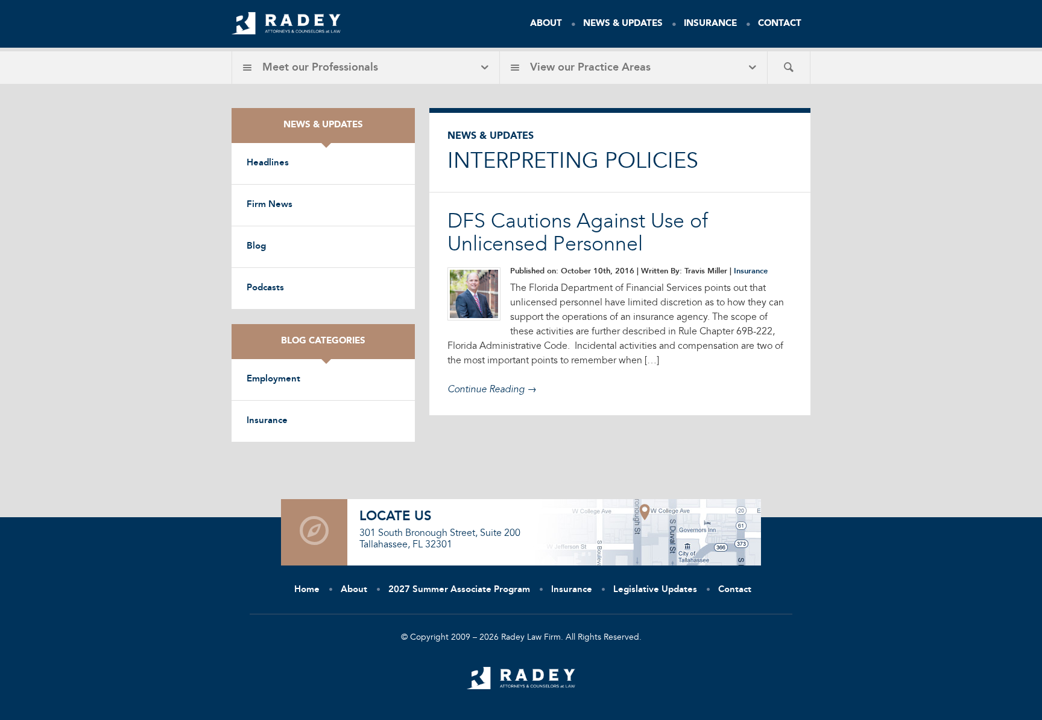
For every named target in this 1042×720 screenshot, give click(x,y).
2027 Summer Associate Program (459, 589)
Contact (779, 23)
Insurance (710, 23)
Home (307, 589)
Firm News (269, 204)
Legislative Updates (655, 589)
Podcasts (265, 288)
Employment (273, 379)
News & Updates (623, 23)
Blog (256, 246)
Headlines (268, 163)
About (546, 23)
